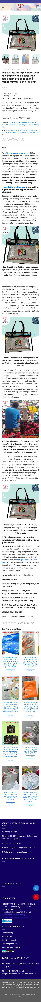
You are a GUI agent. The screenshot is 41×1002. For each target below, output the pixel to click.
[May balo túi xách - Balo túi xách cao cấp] (20, 7)
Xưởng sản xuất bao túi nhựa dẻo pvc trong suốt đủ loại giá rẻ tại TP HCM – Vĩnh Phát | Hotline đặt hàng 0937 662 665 (30, 662)
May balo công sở (25, 985)
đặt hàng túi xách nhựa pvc (16, 130)
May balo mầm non (22, 982)
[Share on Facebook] (7, 139)
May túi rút (14, 987)
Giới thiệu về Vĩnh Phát (11, 947)
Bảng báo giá (7, 936)
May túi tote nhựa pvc (14, 187)
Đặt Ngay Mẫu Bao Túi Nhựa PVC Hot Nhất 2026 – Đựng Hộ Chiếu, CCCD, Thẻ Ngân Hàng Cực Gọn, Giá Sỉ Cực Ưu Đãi (30, 796)
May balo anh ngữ (12, 985)
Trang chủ (6, 69)
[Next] (36, 34)
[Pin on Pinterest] (18, 139)
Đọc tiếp (10, 670)
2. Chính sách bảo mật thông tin (14, 917)
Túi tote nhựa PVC (14, 122)
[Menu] (3, 6)
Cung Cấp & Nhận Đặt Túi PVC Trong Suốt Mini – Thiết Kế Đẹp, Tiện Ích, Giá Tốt (30, 750)
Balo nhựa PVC (26, 122)
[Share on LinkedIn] (22, 139)
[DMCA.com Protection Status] (8, 951)
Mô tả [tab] (4, 148)
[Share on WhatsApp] (3, 139)
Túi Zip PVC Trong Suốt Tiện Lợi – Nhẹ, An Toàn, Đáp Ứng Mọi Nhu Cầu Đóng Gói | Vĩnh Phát (10, 796)
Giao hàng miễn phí (9, 944)
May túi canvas (24, 987)
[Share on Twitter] (11, 139)
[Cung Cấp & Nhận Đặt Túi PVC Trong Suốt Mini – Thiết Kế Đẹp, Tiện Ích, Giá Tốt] (30, 733)
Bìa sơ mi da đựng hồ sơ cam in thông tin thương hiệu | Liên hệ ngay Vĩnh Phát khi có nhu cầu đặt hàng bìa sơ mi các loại (30, 707)
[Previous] (5, 34)
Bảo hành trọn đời (9, 940)
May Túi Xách (26, 125)
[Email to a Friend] (15, 139)
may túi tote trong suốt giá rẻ (14, 132)
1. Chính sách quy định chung (13, 915)
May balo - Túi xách (20, 69)
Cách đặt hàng (7, 933)
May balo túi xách (8, 982)
